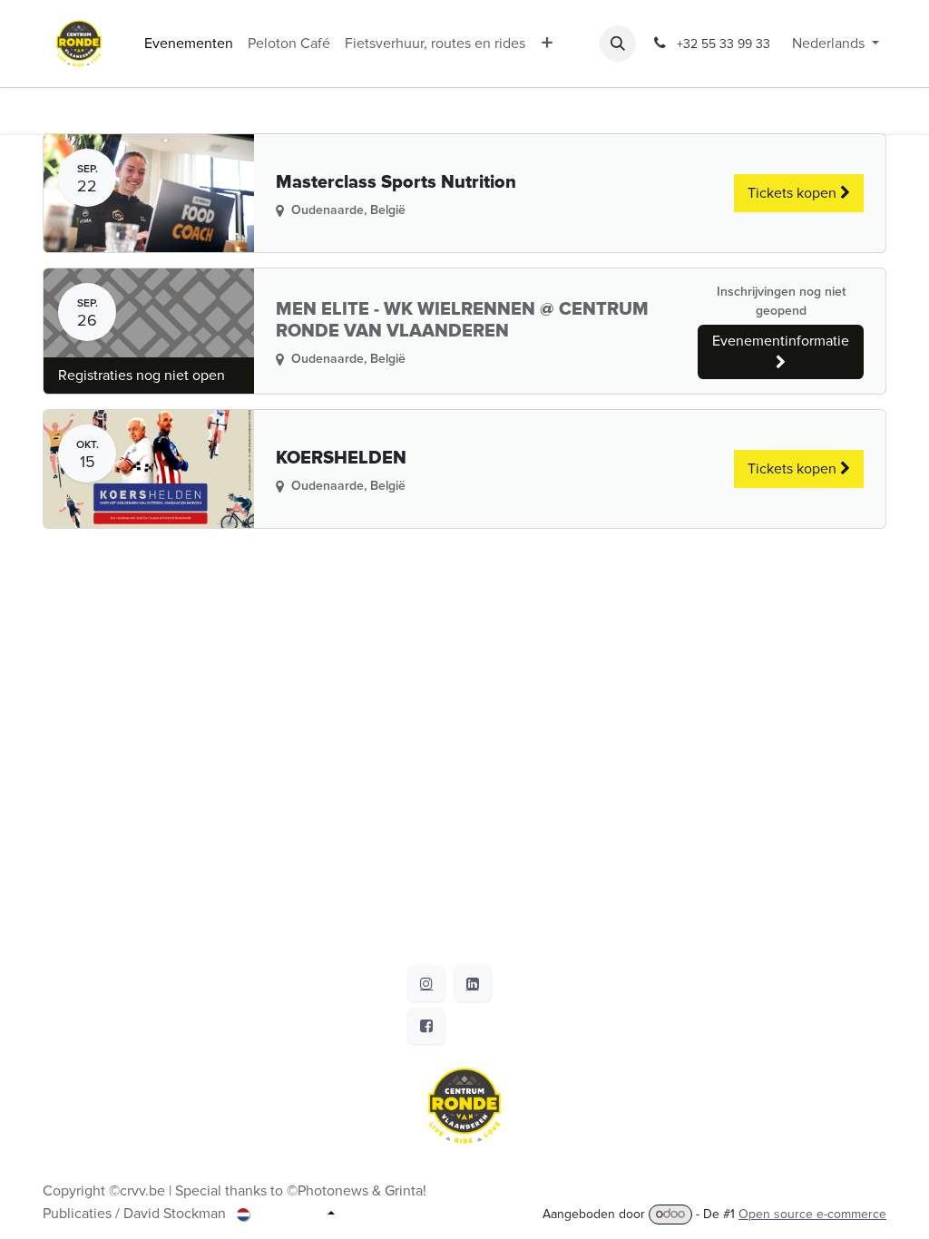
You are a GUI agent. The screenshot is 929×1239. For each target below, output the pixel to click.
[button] (618, 43)
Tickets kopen (794, 193)
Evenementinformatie (780, 341)
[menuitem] (188, 43)
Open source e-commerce (812, 1214)
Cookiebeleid (85, 1199)
